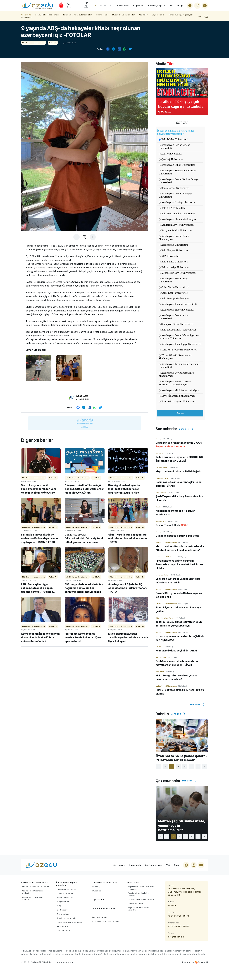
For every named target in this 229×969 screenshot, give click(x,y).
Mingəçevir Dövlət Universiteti (178, 272)
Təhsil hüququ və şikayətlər (181, 15)
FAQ (172, 6)
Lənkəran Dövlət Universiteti (177, 224)
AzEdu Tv (143, 15)
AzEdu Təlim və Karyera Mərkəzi (32, 898)
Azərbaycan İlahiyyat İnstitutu (178, 202)
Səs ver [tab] (180, 413)
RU (105, 6)
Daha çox (184, 429)
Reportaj (96, 887)
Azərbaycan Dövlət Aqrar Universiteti (174, 317)
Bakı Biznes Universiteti (174, 261)
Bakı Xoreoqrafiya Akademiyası (178, 329)
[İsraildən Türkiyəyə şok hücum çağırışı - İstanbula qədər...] (182, 82)
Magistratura (63, 902)
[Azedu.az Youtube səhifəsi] (205, 5)
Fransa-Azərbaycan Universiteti (178, 401)
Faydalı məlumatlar (136, 904)
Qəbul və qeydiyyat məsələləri (141, 899)
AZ (96, 6)
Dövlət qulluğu (63, 930)
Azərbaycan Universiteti (174, 244)
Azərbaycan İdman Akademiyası (179, 219)
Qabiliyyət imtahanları (67, 918)
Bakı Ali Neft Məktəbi (173, 207)
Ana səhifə (26, 15)
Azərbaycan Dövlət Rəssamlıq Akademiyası (176, 374)
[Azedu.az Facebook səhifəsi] (190, 5)
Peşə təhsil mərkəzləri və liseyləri (139, 894)
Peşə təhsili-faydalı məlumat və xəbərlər (141, 888)
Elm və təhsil (102, 15)
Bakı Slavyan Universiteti (175, 250)
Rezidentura (62, 926)
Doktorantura (63, 914)
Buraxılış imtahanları (66, 889)
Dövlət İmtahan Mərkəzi (104, 908)
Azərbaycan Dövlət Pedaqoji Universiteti (175, 195)
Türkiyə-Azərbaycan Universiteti (179, 349)
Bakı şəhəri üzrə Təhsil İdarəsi (105, 921)
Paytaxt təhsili (99, 917)
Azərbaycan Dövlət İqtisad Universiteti (174, 146)
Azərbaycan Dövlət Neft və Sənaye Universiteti (179, 181)
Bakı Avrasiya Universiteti (175, 267)
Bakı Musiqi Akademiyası (175, 298)
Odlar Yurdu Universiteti (175, 287)
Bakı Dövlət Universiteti (174, 139)
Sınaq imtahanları (65, 897)
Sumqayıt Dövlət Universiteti (177, 324)
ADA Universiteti (170, 255)
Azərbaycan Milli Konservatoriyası (180, 390)
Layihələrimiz (158, 15)
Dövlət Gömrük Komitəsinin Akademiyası (175, 357)
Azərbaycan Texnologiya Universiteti (181, 344)
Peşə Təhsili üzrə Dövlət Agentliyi (138, 909)
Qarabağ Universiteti (172, 159)
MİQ (59, 906)
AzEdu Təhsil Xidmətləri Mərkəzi (33, 892)
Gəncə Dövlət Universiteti (175, 187)
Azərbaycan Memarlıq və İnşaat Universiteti (177, 172)
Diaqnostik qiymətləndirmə (69, 922)
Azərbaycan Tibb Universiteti (177, 309)
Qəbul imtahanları (65, 893)
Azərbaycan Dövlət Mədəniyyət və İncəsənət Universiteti (179, 337)
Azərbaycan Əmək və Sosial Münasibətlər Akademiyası (175, 383)
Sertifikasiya (63, 910)
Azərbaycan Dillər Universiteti (178, 164)
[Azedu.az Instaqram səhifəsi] (197, 5)
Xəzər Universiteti (171, 153)
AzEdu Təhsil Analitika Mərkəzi (36, 887)
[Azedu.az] (37, 5)
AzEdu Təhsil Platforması (47, 15)
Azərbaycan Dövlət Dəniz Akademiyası (174, 238)
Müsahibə (96, 891)
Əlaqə (180, 6)
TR (109, 6)
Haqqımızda (139, 6)
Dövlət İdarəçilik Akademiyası (178, 395)
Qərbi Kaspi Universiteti (174, 292)
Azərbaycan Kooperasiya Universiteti (173, 280)
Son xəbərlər (123, 6)
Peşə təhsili (26, 17)
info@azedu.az (176, 936)
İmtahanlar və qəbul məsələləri (77, 15)
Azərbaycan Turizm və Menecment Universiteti (179, 365)
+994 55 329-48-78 (179, 916)
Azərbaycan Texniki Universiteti (179, 304)
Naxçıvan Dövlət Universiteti (177, 230)
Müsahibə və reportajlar (123, 15)
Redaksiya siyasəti (157, 6)
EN (101, 6)
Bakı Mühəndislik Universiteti (178, 213)
